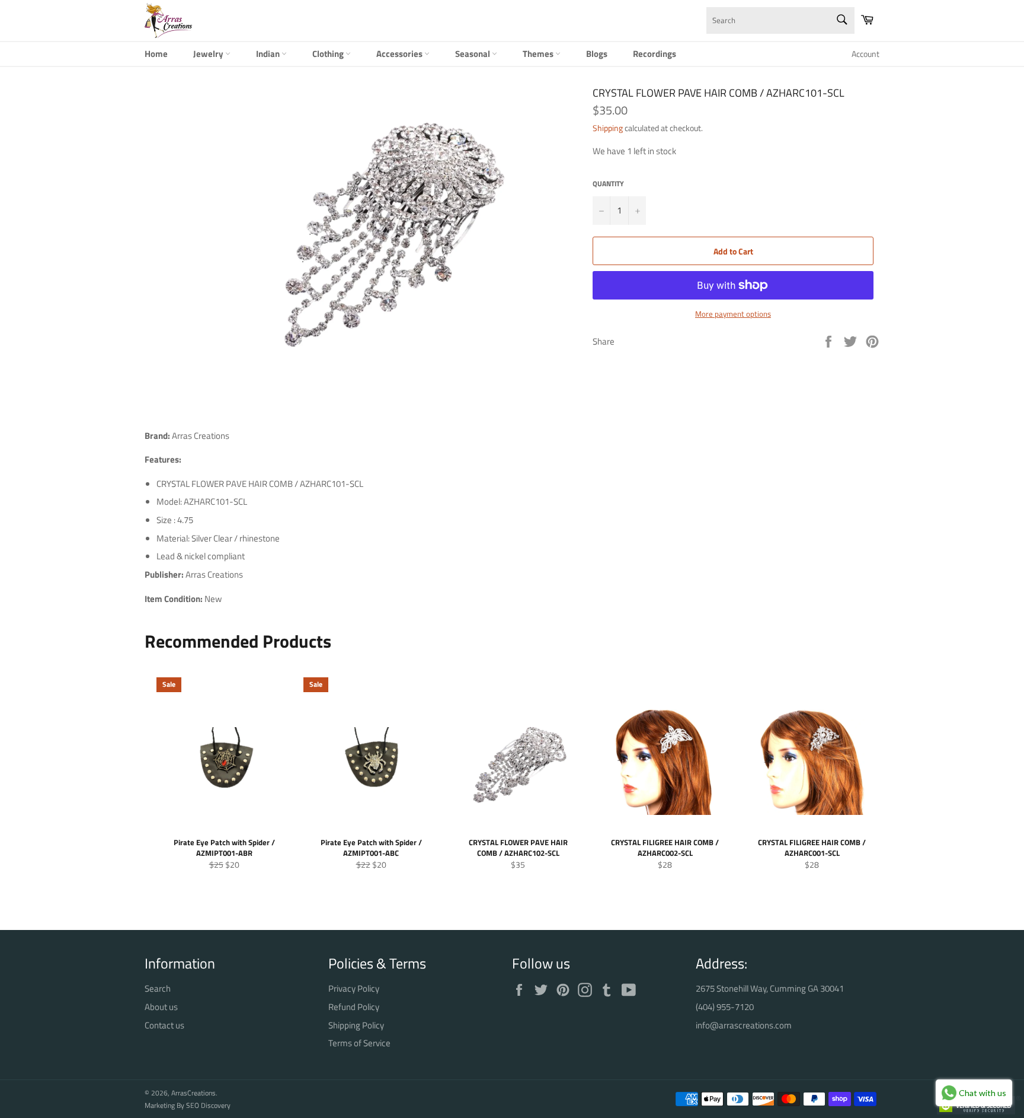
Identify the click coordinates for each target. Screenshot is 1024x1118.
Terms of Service (359, 1043)
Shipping (608, 128)
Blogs (596, 53)
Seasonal (473, 53)
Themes (539, 53)
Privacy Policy (353, 988)
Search (158, 988)
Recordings (654, 53)
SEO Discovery (208, 1105)
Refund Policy (353, 1007)
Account (865, 53)
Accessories (400, 53)
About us (161, 1007)
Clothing (328, 53)
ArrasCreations (193, 1092)
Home (156, 53)
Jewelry (209, 53)
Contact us (164, 1025)
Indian (268, 53)
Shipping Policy (356, 1025)
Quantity (608, 184)
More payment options (733, 314)
